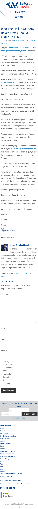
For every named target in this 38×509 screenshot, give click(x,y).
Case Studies (4, 433)
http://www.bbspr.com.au (26, 149)
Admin (22, 507)
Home (2, 428)
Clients (2, 461)
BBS (14, 149)
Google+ (25, 273)
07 (8, 476)
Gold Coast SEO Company (7, 451)
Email (3, 339)
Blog (12, 238)
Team (2, 464)
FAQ (1, 466)
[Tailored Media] (19, 5)
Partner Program (5, 438)
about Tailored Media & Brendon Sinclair (17, 484)
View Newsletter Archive (19, 418)
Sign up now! (30, 414)
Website (4, 350)
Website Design (4, 459)
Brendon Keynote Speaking (8, 436)
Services (2, 449)
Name (3, 328)
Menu (20, 16)
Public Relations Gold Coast (8, 456)
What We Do (3, 431)
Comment (5, 294)
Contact (2, 441)
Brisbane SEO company (7, 454)
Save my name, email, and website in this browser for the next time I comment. (7, 372)
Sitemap (16, 507)
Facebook (4, 276)
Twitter (18, 273)
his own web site (7, 82)
